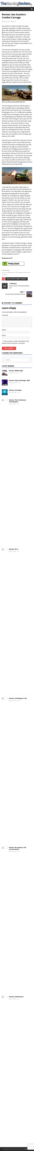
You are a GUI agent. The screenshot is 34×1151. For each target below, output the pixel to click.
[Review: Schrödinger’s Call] (5, 841)
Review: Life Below (15, 390)
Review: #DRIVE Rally (16, 371)
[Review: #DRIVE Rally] (5, 374)
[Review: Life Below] (5, 394)
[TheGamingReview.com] (17, 6)
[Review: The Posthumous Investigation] (5, 543)
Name (4, 330)
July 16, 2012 (6, 21)
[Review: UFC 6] (5, 692)
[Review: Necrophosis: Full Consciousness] (5, 991)
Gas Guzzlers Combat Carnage (16, 279)
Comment (5, 315)
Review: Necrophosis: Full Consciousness (17, 848)
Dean (14, 21)
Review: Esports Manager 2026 (19, 380)
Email (3, 335)
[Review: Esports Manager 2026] (5, 384)
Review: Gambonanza (16, 997)
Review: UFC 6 (13, 549)
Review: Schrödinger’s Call (18, 698)
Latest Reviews (8, 366)
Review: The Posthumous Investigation (17, 401)
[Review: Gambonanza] (5, 1140)
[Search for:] (17, 360)
